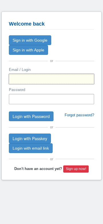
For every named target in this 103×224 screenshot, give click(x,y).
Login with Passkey (30, 138)
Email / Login (20, 69)
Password (17, 90)
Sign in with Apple (28, 50)
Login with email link (31, 148)
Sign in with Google (30, 40)
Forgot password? (79, 115)
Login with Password (31, 116)
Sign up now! (76, 169)
